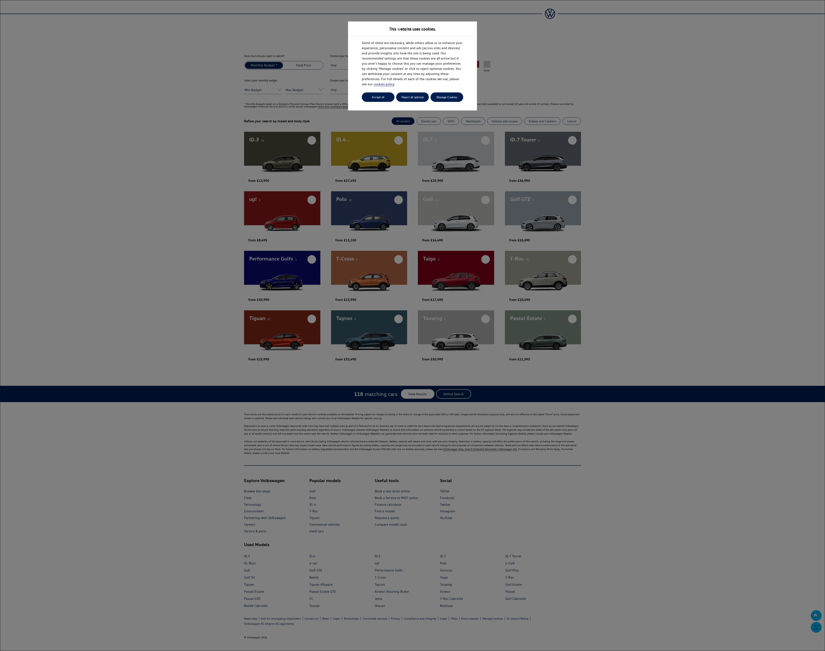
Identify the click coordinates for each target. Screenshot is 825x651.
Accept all (378, 97)
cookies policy (384, 84)
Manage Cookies (447, 97)
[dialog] (412, 325)
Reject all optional (413, 97)
